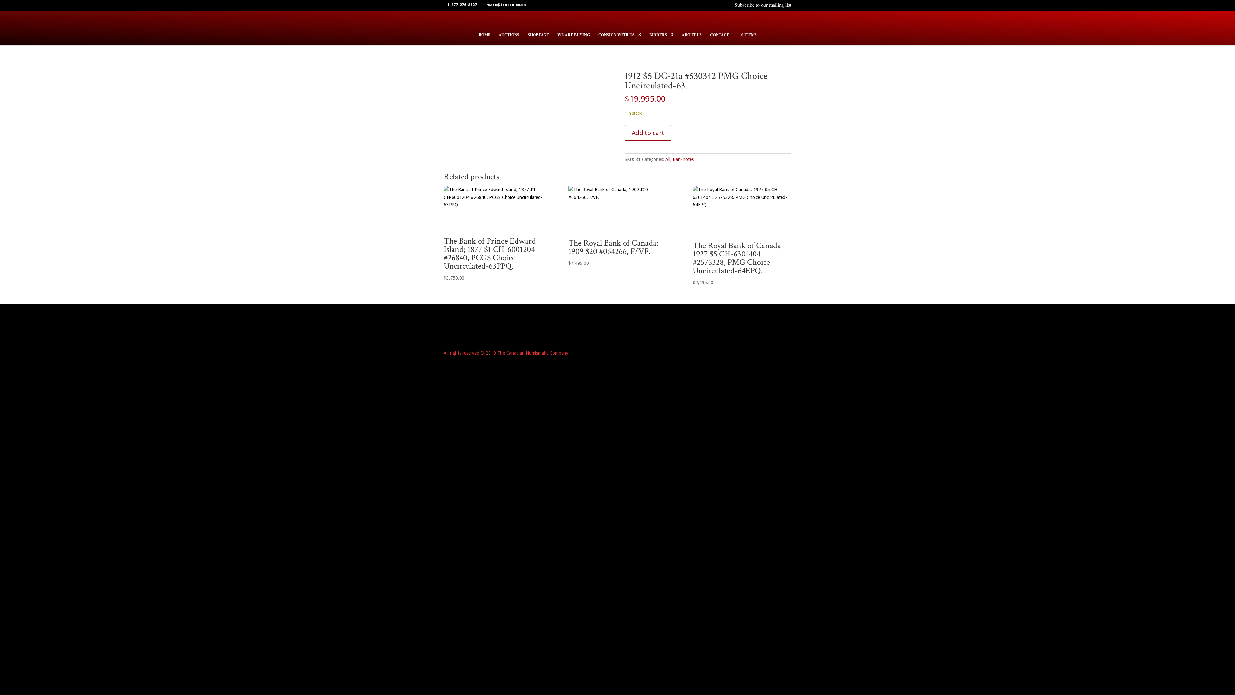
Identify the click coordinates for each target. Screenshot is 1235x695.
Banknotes (683, 159)
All (667, 159)
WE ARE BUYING (573, 35)
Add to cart (648, 133)
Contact (719, 35)
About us (692, 35)
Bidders (658, 35)
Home (484, 35)
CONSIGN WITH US (616, 35)
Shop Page (538, 35)
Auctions (509, 35)
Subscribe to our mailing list (763, 5)
